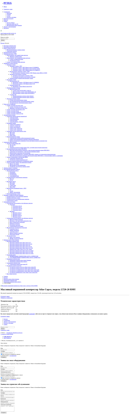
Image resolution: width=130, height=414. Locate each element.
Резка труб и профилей (9, 104)
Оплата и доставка (11, 17)
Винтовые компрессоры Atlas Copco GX (20, 245)
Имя (2, 348)
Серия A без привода (15, 127)
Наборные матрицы (15, 223)
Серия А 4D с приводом (16, 130)
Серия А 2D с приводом (16, 128)
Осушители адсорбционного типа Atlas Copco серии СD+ (24, 269)
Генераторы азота (11, 254)
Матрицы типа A (17, 212)
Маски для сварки (14, 163)
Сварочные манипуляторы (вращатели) (17, 116)
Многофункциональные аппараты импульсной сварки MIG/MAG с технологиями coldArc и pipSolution (36, 155)
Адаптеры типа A (14, 229)
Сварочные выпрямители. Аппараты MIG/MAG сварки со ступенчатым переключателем (32, 154)
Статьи (8, 16)
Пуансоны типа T (17, 207)
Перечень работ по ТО (12, 24)
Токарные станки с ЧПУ (16, 66)
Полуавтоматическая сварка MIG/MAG (17, 149)
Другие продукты (11, 235)
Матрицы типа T (17, 214)
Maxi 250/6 (12, 187)
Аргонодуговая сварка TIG (14, 143)
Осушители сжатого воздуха (14, 265)
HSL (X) (12, 178)
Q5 (10, 189)
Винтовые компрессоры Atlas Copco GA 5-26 (21, 248)
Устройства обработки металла (14, 332)
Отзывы (9, 14)
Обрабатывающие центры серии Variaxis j (23, 97)
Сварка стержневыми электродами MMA (17, 157)
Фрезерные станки (11, 79)
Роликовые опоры (11, 123)
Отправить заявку (5, 296)
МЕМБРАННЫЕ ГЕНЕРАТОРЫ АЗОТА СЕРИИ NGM (24, 256)
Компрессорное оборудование (11, 240)
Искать (2, 40)
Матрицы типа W (17, 215)
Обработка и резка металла (10, 63)
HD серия (12, 134)
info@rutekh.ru (4, 33)
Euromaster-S (13, 173)
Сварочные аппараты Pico (16, 158)
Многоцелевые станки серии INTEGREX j (24, 93)
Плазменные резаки (15, 60)
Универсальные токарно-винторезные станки (21, 78)
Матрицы (12, 211)
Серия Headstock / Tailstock (16, 121)
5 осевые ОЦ (13, 94)
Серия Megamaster (14, 119)
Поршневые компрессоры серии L (18, 261)
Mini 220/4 (12, 183)
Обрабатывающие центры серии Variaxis (23, 96)
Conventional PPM (14, 176)
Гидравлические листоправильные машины (18, 199)
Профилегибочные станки (13, 197)
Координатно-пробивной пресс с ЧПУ (16, 188)
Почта (2, 396)
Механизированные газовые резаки (16, 49)
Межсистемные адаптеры (16, 233)
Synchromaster (13, 174)
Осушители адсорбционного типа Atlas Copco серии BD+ (24, 271)
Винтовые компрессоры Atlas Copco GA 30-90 (21, 250)
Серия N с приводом (15, 125)
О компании (7, 11)
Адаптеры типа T (14, 231)
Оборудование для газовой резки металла (17, 55)
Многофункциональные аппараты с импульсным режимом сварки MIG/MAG (30, 150)
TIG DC (12, 146)
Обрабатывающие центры (13, 87)
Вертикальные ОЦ (14, 81)
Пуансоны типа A (17, 206)
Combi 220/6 (13, 185)
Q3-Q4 (11, 191)
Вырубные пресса (11, 181)
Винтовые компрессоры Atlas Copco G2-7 (20, 242)
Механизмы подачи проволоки (18, 165)
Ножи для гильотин (15, 237)
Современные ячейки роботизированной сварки (22, 138)
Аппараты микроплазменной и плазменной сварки (20, 161)
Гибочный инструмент (9, 202)
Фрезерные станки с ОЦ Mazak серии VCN (24, 83)
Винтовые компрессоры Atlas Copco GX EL (21, 246)
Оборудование (4, 401)
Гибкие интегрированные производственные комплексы (24, 139)
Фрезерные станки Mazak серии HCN (22, 86)
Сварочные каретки (12, 51)
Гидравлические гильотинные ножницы (17, 177)
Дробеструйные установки (10, 168)
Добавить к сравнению (6, 297)
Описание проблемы (6, 404)
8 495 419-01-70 (12, 33)
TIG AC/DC (13, 144)
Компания (3, 398)
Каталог (3, 43)
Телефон (3, 351)
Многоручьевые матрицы (16, 219)
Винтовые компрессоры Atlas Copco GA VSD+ (22, 253)
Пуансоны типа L (17, 210)
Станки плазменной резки (16, 59)
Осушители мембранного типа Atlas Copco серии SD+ (24, 272)
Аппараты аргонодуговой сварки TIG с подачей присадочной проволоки (28, 147)
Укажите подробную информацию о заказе (12, 375)
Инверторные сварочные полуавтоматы (20, 153)
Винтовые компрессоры (10, 45)
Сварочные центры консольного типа (16, 131)
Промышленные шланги (10, 52)
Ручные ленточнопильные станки (18, 100)
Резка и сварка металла (9, 48)
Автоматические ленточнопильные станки (21, 102)
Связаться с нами (8, 9)
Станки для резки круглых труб (15, 105)
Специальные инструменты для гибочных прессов (20, 218)
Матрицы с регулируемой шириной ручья (20, 221)
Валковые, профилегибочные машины (13, 195)
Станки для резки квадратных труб (16, 109)
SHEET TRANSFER (15, 192)
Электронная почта (6, 372)
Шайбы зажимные (14, 230)
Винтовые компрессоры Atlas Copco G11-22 (21, 244)
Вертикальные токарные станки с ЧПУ (20, 71)
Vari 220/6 (12, 184)
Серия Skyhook (13, 120)
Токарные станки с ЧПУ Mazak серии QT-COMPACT (26, 70)
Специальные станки (12, 200)
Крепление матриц (14, 234)
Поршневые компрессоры (13, 259)
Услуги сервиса (11, 22)
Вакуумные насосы (12, 273)
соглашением (13, 355)
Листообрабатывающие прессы (12, 169)
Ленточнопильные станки (13, 98)
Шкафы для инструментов (16, 238)
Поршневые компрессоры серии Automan (20, 260)
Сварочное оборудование (10, 142)
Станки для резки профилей (14, 112)
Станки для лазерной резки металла (16, 62)
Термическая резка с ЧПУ (10, 54)
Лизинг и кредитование (10, 26)
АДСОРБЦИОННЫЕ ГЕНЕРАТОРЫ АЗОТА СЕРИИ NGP (25, 257)
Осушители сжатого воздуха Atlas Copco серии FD (23, 268)
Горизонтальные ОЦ (15, 85)
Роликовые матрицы (15, 225)
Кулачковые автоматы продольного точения (24, 77)
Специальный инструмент (16, 226)
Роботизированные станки (13, 193)
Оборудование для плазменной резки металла (18, 58)
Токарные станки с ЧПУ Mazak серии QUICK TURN (26, 68)
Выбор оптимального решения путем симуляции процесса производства (28, 140)
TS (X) (11, 180)
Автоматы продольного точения (18, 74)
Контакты (6, 28)
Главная (6, 276)
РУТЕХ (8, 3)
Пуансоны (12, 204)
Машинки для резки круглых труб (18, 108)
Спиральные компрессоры (13, 263)
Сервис (5, 21)
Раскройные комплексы (10, 47)
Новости (6, 20)
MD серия (12, 132)
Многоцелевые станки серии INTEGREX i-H (24, 92)
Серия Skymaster (14, 117)
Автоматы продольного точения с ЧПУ (23, 75)
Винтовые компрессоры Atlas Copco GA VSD (21, 252)
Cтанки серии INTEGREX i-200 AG (22, 90)
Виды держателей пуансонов (17, 222)
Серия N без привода (15, 124)
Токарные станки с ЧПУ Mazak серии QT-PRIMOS (26, 67)
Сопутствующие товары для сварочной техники (19, 162)
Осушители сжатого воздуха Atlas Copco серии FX (23, 267)
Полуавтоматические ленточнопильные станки (22, 101)
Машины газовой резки (16, 56)
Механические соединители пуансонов (17, 227)
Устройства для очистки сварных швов (20, 166)
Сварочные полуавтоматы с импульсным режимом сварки (25, 151)
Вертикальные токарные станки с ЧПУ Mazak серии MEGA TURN (30, 73)
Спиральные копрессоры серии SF (18, 264)
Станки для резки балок (13, 111)
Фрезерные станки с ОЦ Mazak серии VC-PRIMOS (26, 82)
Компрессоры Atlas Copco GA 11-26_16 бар (21, 249)
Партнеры (9, 13)
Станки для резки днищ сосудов (15, 113)
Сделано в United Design (7, 334)
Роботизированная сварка (13, 136)
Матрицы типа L (17, 216)
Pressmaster (12, 172)
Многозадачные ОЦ (15, 89)
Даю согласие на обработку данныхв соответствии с (10, 355)
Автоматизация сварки (9, 115)
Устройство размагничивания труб (18, 159)
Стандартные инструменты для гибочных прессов (19, 203)
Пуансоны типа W (17, 208)
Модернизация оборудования (14, 25)
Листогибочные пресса (13, 170)
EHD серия (12, 135)
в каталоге (32, 314)
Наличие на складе (8, 18)
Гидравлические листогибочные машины (17, 196)
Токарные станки (11, 64)
